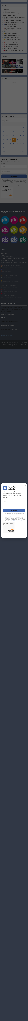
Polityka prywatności (17, 520)
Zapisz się (14, 510)
